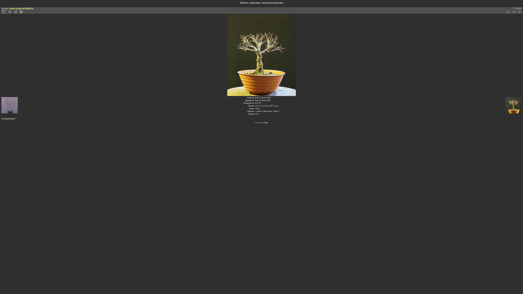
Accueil (5, 9)
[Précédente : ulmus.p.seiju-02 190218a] (514, 12)
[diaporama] (10, 12)
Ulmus (259, 111)
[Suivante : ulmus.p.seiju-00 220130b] (519, 12)
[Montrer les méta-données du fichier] (15, 12)
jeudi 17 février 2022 (263, 98)
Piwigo (266, 122)
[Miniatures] (508, 12)
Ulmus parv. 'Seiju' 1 (271, 111)
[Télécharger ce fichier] (21, 12)
